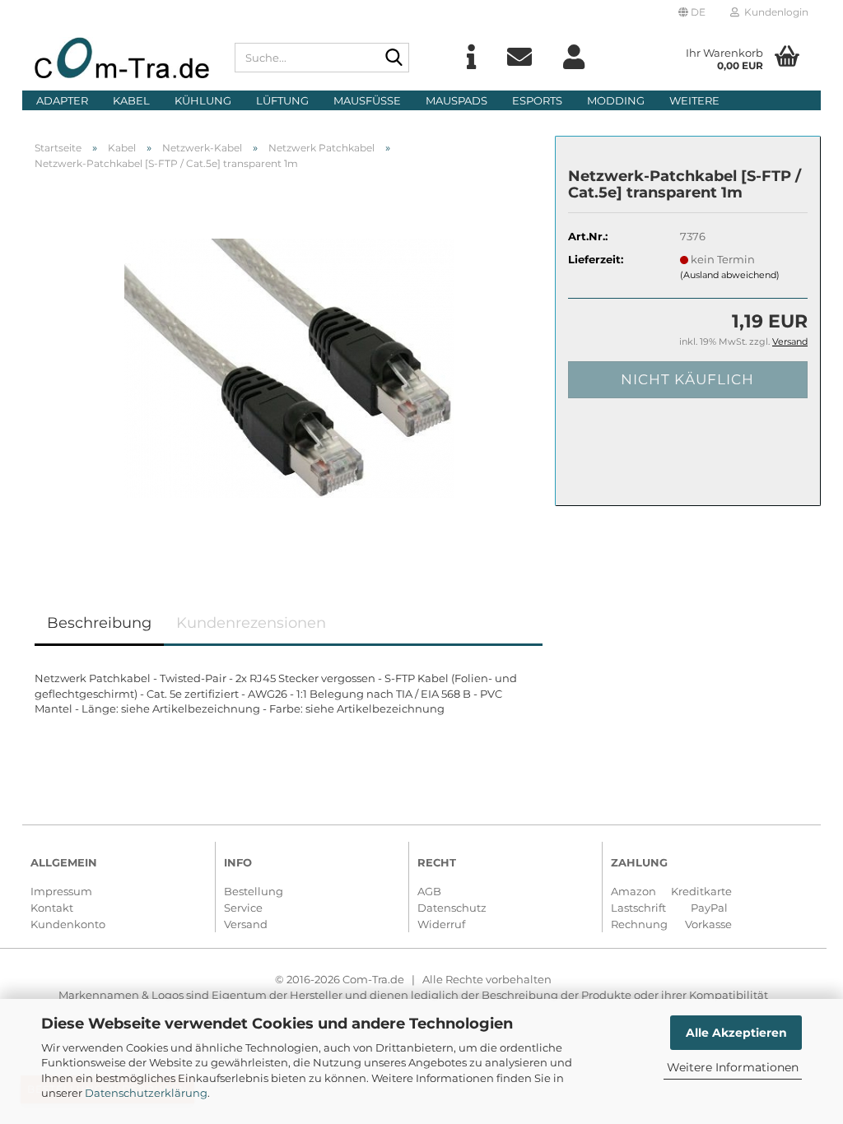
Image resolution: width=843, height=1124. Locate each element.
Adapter (62, 100)
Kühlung (203, 100)
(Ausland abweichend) (730, 275)
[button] (692, 12)
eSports (537, 100)
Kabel (131, 100)
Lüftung (282, 100)
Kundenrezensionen (251, 623)
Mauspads (456, 100)
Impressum (61, 891)
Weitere (694, 100)
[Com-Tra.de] (122, 58)
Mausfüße (367, 100)
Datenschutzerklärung (146, 1092)
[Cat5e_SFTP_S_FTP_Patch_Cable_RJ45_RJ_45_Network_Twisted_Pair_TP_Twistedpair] (289, 367)
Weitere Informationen (733, 1067)
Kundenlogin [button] (773, 12)
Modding (616, 100)
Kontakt (51, 907)
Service (243, 907)
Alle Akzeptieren (736, 1032)
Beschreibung (99, 623)
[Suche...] (393, 58)
